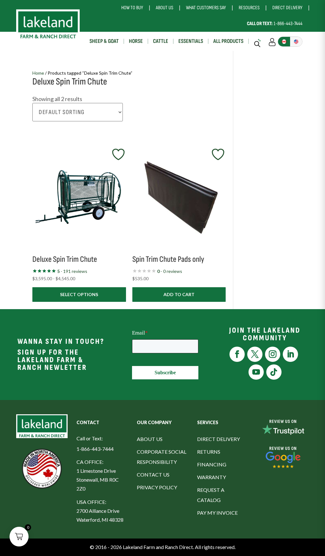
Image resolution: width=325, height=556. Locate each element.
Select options (79, 294)
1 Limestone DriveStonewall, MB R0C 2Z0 (97, 480)
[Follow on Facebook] (237, 354)
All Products (228, 41)
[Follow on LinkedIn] (290, 354)
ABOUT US (149, 439)
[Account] (272, 41)
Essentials (190, 41)
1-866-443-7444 (274, 24)
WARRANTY (211, 477)
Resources (249, 8)
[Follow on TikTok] (274, 372)
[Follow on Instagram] (272, 354)
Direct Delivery (287, 8)
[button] (19, 536)
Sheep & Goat (104, 41)
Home (38, 73)
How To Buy (132, 8)
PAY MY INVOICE (217, 513)
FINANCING (211, 464)
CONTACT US (153, 474)
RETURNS (208, 452)
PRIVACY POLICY (157, 487)
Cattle (160, 41)
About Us (164, 8)
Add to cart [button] (179, 294)
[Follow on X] (254, 354)
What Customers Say (206, 8)
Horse (136, 41)
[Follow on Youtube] (256, 372)
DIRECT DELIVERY (218, 439)
